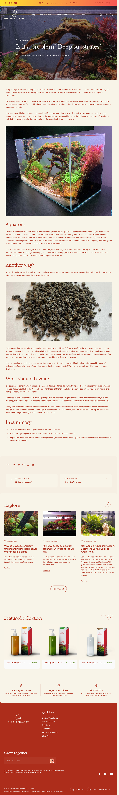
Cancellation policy (58, 791)
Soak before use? (73, 482)
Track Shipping (48, 721)
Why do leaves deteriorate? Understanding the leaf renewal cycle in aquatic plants (20, 548)
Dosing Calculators (50, 718)
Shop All (45, 736)
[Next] (110, 504)
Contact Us (46, 729)
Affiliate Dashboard (50, 732)
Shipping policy (36, 791)
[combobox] (104, 3)
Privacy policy (16, 791)
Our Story (46, 725)
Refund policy (8, 791)
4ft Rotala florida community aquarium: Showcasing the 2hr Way (58, 548)
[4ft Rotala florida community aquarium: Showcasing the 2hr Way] (59, 523)
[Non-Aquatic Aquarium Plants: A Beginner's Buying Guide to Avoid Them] (98, 523)
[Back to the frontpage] (17, 55)
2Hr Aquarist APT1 (53, 662)
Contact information (46, 791)
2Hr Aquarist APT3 (16, 662)
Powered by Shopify (28, 788)
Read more (7, 568)
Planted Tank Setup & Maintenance (32, 55)
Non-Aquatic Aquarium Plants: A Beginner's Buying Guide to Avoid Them (97, 548)
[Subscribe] (52, 761)
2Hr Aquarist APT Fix (92, 662)
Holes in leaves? (23, 482)
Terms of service (25, 791)
